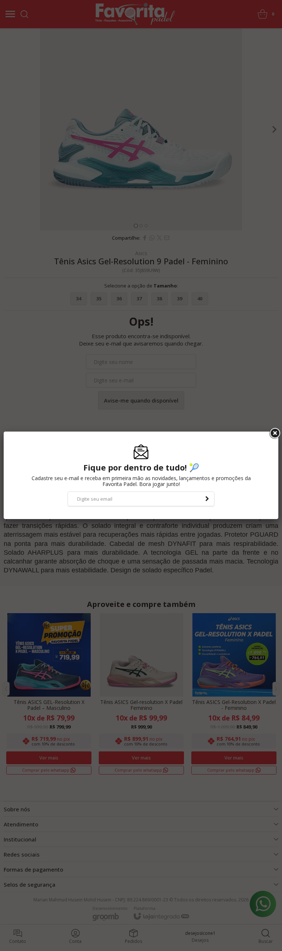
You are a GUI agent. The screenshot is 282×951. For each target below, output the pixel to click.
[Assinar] (207, 498)
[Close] (274, 433)
